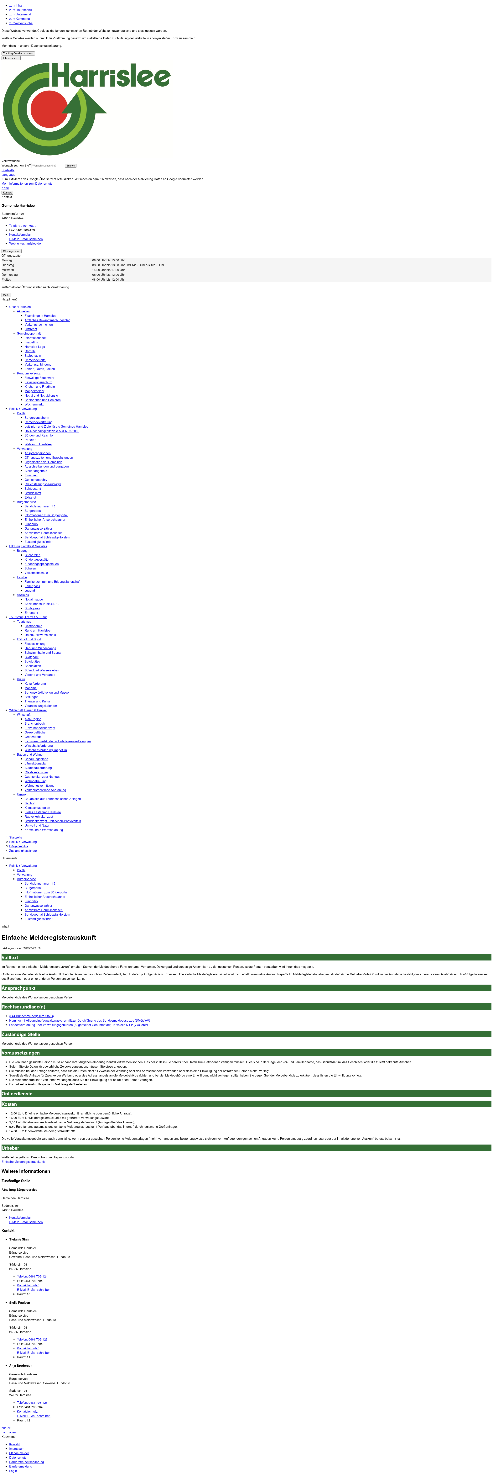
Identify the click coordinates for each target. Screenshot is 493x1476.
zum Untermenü (20, 14)
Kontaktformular (20, 234)
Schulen (30, 568)
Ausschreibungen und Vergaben (47, 466)
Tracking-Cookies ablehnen (18, 53)
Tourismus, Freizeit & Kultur (28, 617)
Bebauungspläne (36, 759)
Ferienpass (32, 586)
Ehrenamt (31, 612)
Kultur (21, 679)
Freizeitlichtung (35, 643)
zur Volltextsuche (21, 23)
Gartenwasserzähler (38, 528)
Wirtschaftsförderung (39, 745)
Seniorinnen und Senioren (43, 400)
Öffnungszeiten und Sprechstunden (49, 457)
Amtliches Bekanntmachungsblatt (47, 320)
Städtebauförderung (38, 767)
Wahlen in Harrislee (38, 444)
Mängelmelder (34, 391)
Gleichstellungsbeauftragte (43, 484)
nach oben (9, 1432)
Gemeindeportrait (29, 333)
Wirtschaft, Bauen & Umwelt (28, 710)
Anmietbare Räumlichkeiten (44, 533)
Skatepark (32, 657)
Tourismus (24, 621)
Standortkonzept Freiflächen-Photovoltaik (53, 821)
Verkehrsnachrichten (39, 324)
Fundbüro (31, 524)
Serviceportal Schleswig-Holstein (47, 537)
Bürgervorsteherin (37, 417)
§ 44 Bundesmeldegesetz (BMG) (31, 1016)
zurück (6, 1428)
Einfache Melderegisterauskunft (23, 1161)
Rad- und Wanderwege (40, 648)
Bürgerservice (26, 502)
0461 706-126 (32, 1402)
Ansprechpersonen (38, 453)
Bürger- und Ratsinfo (39, 435)
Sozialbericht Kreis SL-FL (42, 603)
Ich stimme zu (11, 58)
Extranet (30, 497)
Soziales (23, 595)
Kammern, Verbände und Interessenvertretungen (58, 741)
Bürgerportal (33, 510)
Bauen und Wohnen (30, 754)
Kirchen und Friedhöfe (40, 386)
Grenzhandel (33, 736)
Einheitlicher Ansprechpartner (45, 519)
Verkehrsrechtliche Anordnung (45, 790)
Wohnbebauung (36, 781)
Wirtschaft (23, 714)
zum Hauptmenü (20, 10)
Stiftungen (32, 697)
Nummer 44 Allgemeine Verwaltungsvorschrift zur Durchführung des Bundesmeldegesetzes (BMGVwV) (79, 1020)
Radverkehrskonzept (39, 816)
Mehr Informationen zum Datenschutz (27, 183)
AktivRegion (33, 719)
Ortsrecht (31, 329)
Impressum (16, 1448)
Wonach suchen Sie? (16, 165)
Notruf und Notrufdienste (41, 395)
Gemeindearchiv (36, 479)
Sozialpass (32, 608)
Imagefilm (31, 342)
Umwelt (22, 794)
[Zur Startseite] (87, 156)
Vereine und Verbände (40, 674)
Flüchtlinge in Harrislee (40, 315)
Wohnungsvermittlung (39, 785)
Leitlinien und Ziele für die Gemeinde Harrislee (56, 426)
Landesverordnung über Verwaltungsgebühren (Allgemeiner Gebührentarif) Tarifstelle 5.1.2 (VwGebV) (78, 1025)
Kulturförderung (35, 683)
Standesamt (33, 493)
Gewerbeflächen (36, 732)
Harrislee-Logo (35, 346)
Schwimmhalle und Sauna (43, 652)
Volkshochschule (36, 572)
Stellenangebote (36, 470)
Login (13, 1470)
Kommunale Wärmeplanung (44, 830)
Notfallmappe (34, 599)
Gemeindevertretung (39, 422)
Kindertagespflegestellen (42, 564)
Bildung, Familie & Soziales (28, 546)
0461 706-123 (32, 1339)
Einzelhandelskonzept (40, 728)
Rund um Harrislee (37, 630)
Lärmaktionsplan (36, 763)
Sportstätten (33, 666)
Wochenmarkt (34, 404)
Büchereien (32, 555)
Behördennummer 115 (40, 506)
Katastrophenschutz (38, 382)
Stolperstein (33, 355)
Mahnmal (31, 688)
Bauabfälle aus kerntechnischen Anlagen (53, 798)
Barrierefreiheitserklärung (26, 1462)
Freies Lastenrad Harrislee (43, 812)
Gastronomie (33, 626)
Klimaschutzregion (37, 807)
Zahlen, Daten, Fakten (40, 369)
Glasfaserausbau (36, 772)
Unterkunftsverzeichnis (40, 634)
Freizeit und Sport (29, 639)
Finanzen (31, 475)
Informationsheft (35, 338)
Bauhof (29, 803)
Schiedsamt (33, 488)
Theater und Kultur (37, 701)
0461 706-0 (22, 225)
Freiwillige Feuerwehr (39, 377)
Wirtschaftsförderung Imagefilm (46, 750)
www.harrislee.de (25, 243)
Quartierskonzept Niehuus (42, 776)
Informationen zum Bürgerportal (46, 515)
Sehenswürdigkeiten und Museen (47, 692)
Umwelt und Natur (37, 825)
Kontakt (14, 1444)
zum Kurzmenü (19, 18)
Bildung (22, 550)
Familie (22, 577)
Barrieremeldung (20, 1466)
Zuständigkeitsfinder (38, 541)
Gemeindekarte (35, 360)
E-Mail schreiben (26, 239)
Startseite (15, 837)
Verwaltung (24, 448)
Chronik (30, 351)
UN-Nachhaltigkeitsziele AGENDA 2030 (52, 431)
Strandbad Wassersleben (42, 670)
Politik (21, 413)
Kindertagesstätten (37, 559)
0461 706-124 (32, 1276)
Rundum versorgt (28, 373)
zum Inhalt (16, 5)
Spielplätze (32, 661)
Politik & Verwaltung (23, 408)
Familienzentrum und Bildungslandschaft (52, 581)
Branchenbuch (35, 723)
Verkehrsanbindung (38, 364)
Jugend (30, 590)
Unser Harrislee (20, 306)
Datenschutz (17, 1457)
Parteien (30, 439)
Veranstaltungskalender (41, 705)
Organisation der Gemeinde (43, 462)
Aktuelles (23, 311)
